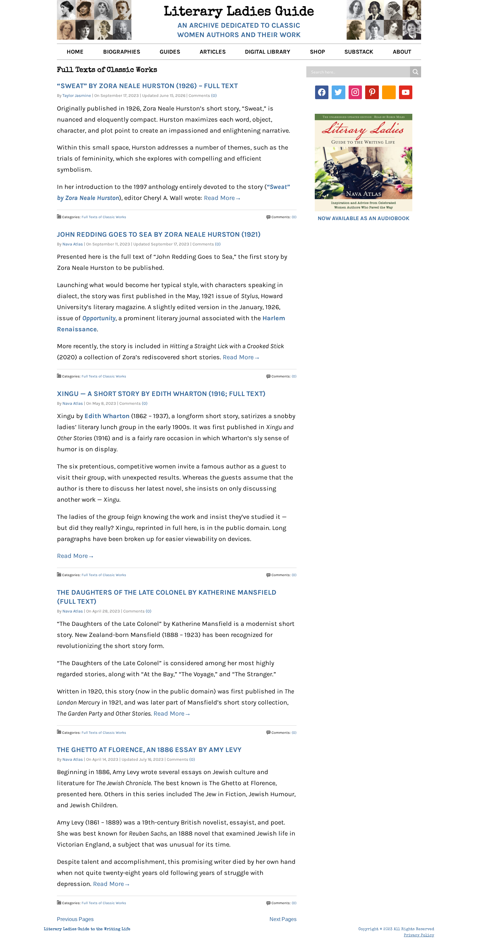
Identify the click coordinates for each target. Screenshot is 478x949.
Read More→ (222, 198)
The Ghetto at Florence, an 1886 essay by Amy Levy (149, 749)
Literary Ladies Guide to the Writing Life (87, 929)
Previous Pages (75, 919)
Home (75, 51)
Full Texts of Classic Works (104, 217)
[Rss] (388, 92)
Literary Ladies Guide (239, 12)
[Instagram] (355, 92)
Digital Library (267, 51)
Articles (213, 51)
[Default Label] (372, 92)
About (402, 51)
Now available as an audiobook (363, 218)
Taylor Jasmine (76, 95)
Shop (317, 51)
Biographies (121, 51)
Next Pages (283, 919)
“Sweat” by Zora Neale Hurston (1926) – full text (147, 86)
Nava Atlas (72, 244)
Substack (358, 51)
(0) (214, 95)
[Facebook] (321, 92)
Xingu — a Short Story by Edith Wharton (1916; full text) (161, 393)
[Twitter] (338, 92)
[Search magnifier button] (415, 71)
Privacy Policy (419, 936)
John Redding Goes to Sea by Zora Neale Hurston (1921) (159, 234)
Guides (170, 51)
